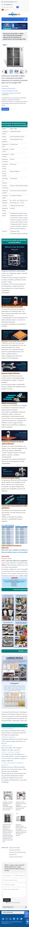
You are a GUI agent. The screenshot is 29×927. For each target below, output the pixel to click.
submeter (7, 900)
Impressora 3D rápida (14, 847)
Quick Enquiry (26, 916)
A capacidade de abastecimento (9, 93)
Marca (3, 86)
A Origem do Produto (6, 88)
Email (5, 109)
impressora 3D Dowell (14, 850)
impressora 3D (12, 854)
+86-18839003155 (7, 4)
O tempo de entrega (6, 90)
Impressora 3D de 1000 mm (16, 856)
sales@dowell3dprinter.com (10, 1)
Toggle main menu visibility (25, 19)
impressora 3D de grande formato (17, 852)
